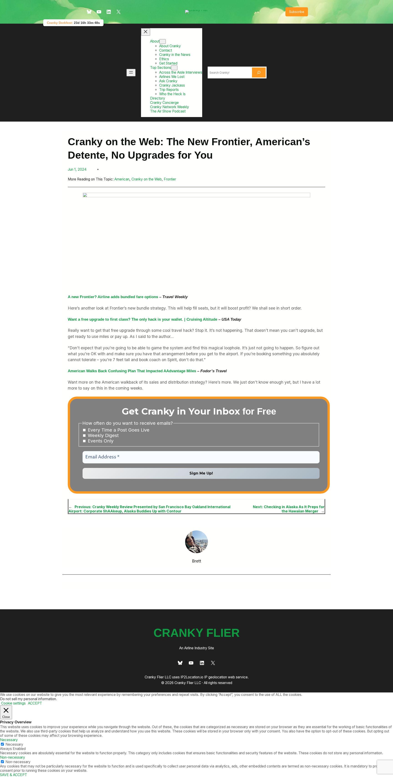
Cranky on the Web (146, 179)
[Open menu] (131, 72)
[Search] (259, 72)
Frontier (170, 179)
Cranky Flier (197, 632)
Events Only (99, 441)
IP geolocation (215, 677)
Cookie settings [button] (13, 703)
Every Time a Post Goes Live (117, 430)
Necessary (14, 744)
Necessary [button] (9, 740)
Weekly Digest (102, 435)
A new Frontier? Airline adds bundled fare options (113, 297)
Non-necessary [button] (12, 757)
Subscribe (296, 12)
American (121, 179)
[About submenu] (162, 41)
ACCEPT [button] (35, 703)
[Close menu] (145, 32)
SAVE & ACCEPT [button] (13, 775)
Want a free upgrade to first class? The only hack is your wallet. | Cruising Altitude (142, 319)
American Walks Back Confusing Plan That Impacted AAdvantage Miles (132, 371)
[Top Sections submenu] (174, 67)
